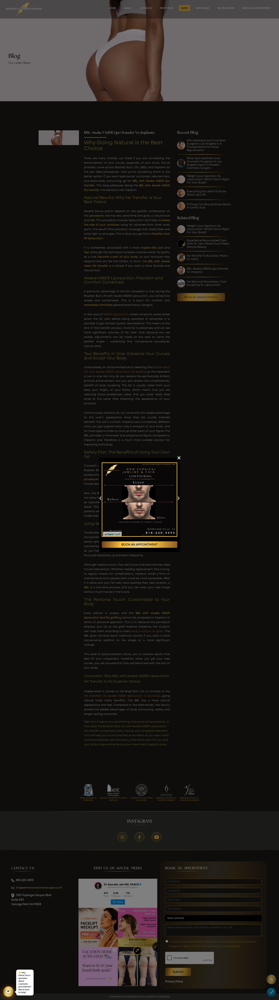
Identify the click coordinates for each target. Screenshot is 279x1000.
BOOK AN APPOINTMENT (139, 544)
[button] (8, 991)
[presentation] (100, 498)
